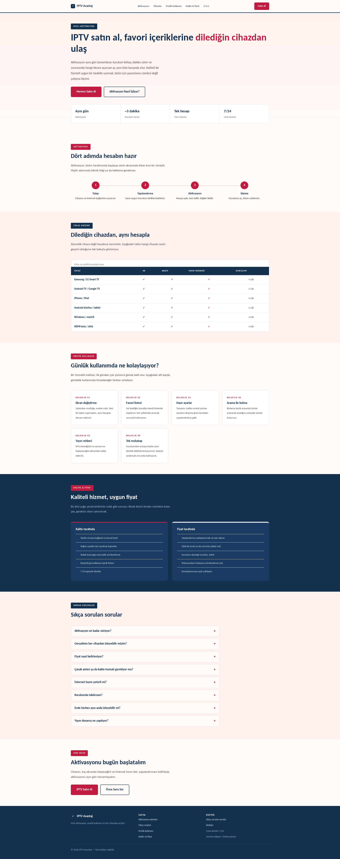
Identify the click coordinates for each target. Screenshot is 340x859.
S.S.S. (206, 6)
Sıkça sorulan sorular (216, 819)
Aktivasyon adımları (148, 819)
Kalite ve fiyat (145, 836)
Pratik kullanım (145, 831)
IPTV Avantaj (82, 6)
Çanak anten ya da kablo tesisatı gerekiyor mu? (104, 669)
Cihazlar (158, 6)
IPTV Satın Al (84, 789)
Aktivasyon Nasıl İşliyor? (124, 91)
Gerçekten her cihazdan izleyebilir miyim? (101, 643)
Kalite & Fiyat (192, 6)
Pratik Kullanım (174, 6)
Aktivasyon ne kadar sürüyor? (93, 631)
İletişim (209, 825)
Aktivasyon (143, 6)
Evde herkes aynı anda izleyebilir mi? (97, 708)
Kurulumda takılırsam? (89, 695)
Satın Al (262, 6)
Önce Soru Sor (115, 789)
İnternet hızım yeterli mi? (91, 682)
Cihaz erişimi (144, 825)
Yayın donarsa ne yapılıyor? (91, 720)
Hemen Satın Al (86, 91)
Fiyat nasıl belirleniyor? (89, 656)
